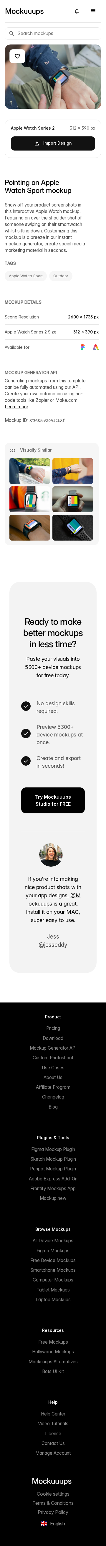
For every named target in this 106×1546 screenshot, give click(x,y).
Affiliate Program (53, 1087)
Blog (53, 1107)
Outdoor (60, 275)
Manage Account (53, 1453)
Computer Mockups (53, 1280)
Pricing (53, 1028)
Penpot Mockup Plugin (53, 1169)
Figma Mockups (53, 1250)
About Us (53, 1077)
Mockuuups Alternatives (53, 1362)
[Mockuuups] (36, 11)
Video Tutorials (53, 1423)
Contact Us (53, 1443)
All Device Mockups (53, 1240)
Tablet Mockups (53, 1290)
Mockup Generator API (53, 1048)
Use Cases (53, 1068)
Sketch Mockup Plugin (53, 1159)
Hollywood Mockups (53, 1352)
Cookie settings (53, 1494)
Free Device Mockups (53, 1260)
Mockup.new (53, 1198)
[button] (77, 11)
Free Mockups (53, 1342)
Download (53, 1038)
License (53, 1433)
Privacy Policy (53, 1512)
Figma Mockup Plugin (53, 1149)
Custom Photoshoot (53, 1058)
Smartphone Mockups (53, 1270)
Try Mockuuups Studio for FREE (53, 800)
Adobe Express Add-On (53, 1179)
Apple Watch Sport (26, 275)
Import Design (57, 143)
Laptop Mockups (53, 1299)
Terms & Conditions (53, 1503)
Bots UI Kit (53, 1371)
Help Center (53, 1414)
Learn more (16, 406)
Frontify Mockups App (53, 1188)
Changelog (53, 1097)
